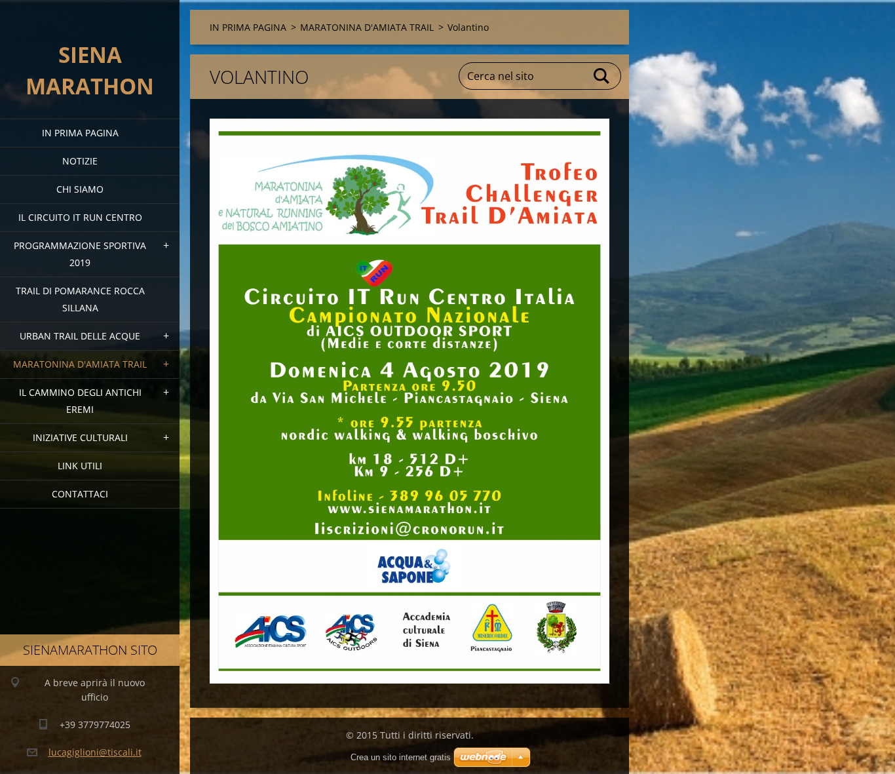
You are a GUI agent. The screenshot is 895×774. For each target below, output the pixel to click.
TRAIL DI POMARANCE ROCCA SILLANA (80, 299)
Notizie (80, 161)
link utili (80, 465)
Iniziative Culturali (80, 437)
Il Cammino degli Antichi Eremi (80, 401)
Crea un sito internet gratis (401, 757)
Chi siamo (80, 189)
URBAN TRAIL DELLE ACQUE (80, 336)
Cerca (602, 76)
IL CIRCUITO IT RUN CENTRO (80, 217)
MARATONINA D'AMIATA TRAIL (80, 364)
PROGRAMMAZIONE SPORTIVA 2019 (80, 254)
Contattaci (80, 494)
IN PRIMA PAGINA (80, 132)
